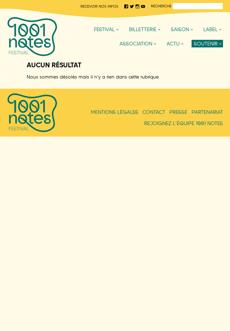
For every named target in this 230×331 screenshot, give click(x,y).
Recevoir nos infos (99, 6)
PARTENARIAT (207, 112)
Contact (153, 112)
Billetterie (143, 29)
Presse (178, 112)
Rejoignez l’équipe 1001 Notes (183, 123)
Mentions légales (114, 112)
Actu (173, 43)
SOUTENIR (206, 43)
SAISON (180, 29)
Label (210, 29)
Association (135, 43)
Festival (104, 29)
